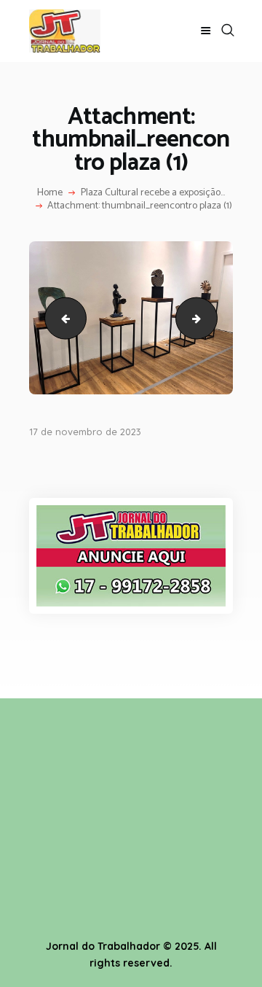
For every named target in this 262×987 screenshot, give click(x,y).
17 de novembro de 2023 (85, 431)
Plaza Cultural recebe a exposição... (153, 193)
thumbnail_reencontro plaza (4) (212, 317)
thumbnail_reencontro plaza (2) (60, 317)
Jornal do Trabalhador (103, 946)
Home (50, 193)
